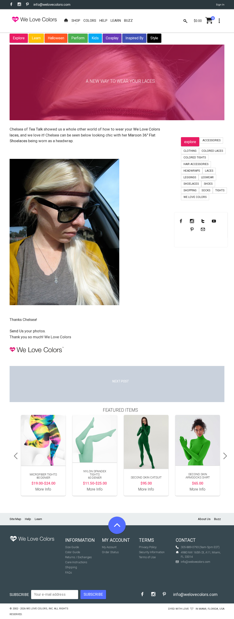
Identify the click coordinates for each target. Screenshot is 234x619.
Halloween (56, 38)
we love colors (195, 197)
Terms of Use (147, 557)
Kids (95, 38)
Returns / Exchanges (78, 557)
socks (206, 190)
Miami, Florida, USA (211, 608)
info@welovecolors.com (52, 5)
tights (219, 190)
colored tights (194, 157)
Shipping (71, 567)
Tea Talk (36, 129)
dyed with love (178, 608)
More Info (43, 489)
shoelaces (191, 183)
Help (28, 519)
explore (190, 142)
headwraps (191, 170)
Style (154, 38)
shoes (208, 183)
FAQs (68, 572)
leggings (189, 177)
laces (209, 170)
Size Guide (72, 547)
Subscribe (19, 594)
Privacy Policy (148, 547)
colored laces (212, 150)
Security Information (152, 552)
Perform (78, 38)
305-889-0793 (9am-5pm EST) (200, 547)
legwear (207, 177)
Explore (19, 38)
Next (226, 456)
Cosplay (112, 38)
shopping (190, 190)
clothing (190, 150)
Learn (36, 38)
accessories (211, 140)
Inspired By (134, 38)
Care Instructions (76, 562)
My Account (109, 547)
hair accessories (195, 164)
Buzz (217, 519)
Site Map (15, 519)
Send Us (17, 331)
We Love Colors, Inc (39, 608)
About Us (204, 519)
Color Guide (72, 552)
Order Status (110, 552)
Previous (14, 456)
